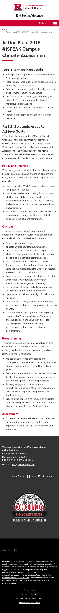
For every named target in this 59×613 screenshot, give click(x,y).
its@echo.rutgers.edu (10, 583)
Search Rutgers (30, 590)
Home (4, 29)
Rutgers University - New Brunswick (29, 598)
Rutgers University (29, 594)
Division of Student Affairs (29, 602)
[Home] (29, 7)
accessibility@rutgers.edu (12, 575)
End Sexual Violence (29, 15)
